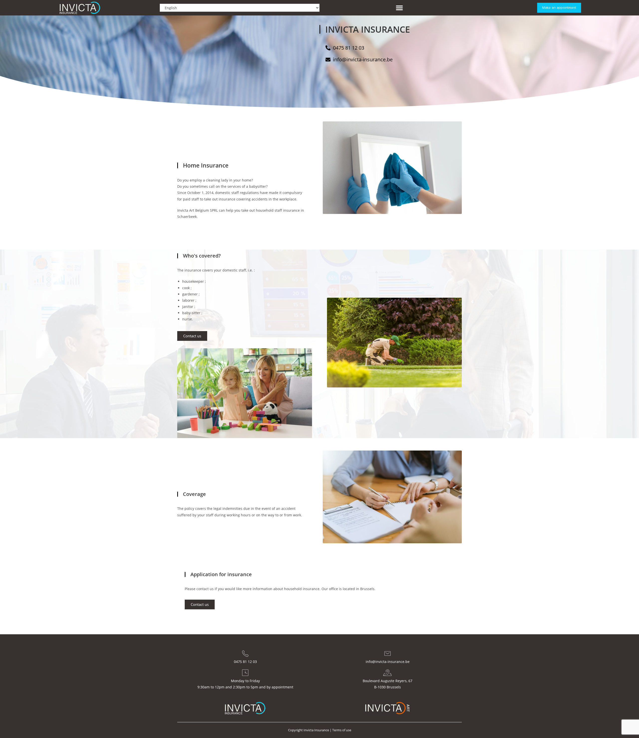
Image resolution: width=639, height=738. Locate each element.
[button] (399, 7)
